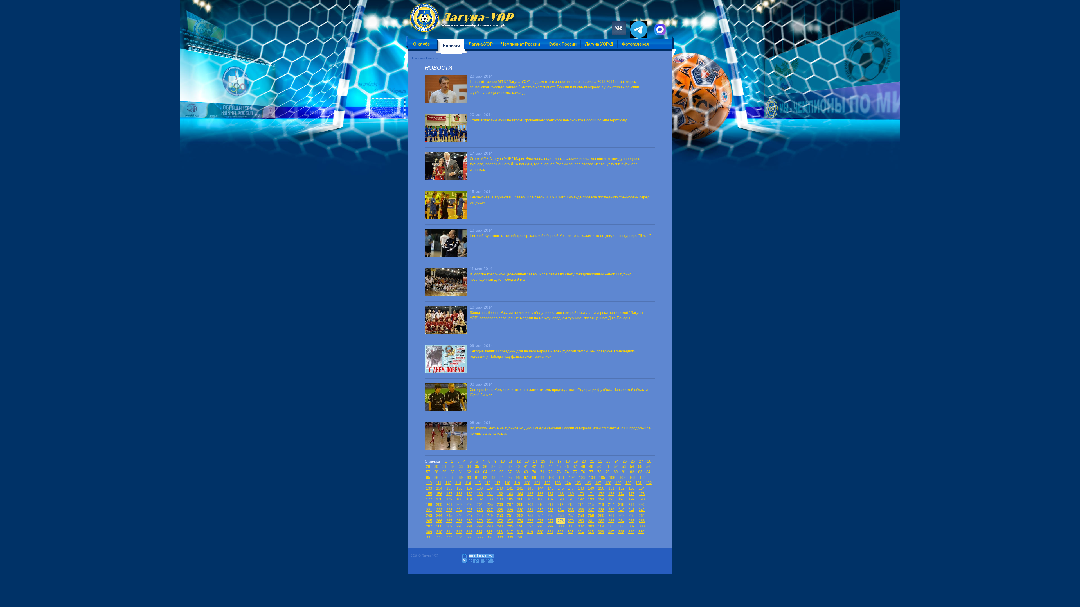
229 (510, 510)
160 (480, 494)
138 (480, 488)
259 (591, 515)
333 (449, 537)
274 (520, 521)
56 (648, 467)
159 (469, 494)
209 (530, 504)
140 (500, 488)
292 (480, 526)
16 (551, 461)
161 (490, 494)
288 (439, 526)
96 (518, 477)
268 (459, 521)
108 (632, 477)
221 (429, 510)
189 (551, 499)
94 (501, 477)
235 (571, 510)
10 (503, 461)
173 (611, 494)
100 (551, 477)
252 (520, 515)
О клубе (421, 44)
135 (449, 488)
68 (518, 472)
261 (611, 515)
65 (493, 472)
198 (642, 499)
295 (510, 526)
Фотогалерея (635, 44)
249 (490, 515)
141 (510, 488)
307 (631, 526)
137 (469, 488)
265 (429, 521)
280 (581, 521)
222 (439, 510)
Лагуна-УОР (481, 44)
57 (428, 472)
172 (601, 494)
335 (469, 537)
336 (480, 537)
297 (530, 526)
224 (459, 510)
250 (500, 515)
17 (559, 461)
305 (611, 526)
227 (490, 510)
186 (520, 499)
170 (581, 494)
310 (439, 532)
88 (452, 477)
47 (575, 467)
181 (469, 499)
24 (616, 461)
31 (444, 467)
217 (611, 504)
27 (641, 461)
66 (501, 472)
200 (439, 504)
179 (449, 499)
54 (632, 467)
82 (632, 472)
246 (459, 515)
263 (631, 515)
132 (649, 483)
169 (571, 494)
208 (520, 504)
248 (480, 515)
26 (633, 461)
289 (449, 526)
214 (581, 504)
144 (540, 488)
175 (631, 494)
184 (500, 499)
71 (542, 472)
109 (642, 477)
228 (500, 510)
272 (500, 521)
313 (469, 532)
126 (588, 483)
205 (490, 504)
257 (571, 515)
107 (622, 477)
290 (459, 526)
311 (449, 532)
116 (487, 483)
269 (469, 521)
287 (429, 526)
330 (641, 532)
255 (551, 515)
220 (641, 504)
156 (439, 494)
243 (429, 515)
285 (631, 521)
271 (490, 521)
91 (477, 477)
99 (542, 477)
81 (624, 472)
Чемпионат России (520, 44)
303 (591, 526)
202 (459, 504)
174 (621, 494)
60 (452, 472)
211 (550, 504)
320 (540, 532)
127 (598, 483)
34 (469, 467)
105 (602, 477)
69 (526, 472)
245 (449, 515)
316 (500, 532)
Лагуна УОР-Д (599, 44)
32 (452, 467)
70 (534, 472)
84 (648, 472)
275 (530, 521)
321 (550, 532)
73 (559, 472)
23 (608, 461)
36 (485, 467)
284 (621, 521)
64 (485, 472)
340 (520, 537)
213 (570, 504)
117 (497, 483)
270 (480, 521)
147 (571, 488)
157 (449, 494)
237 (591, 510)
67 (510, 472)
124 (568, 483)
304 (601, 526)
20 (584, 461)
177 (429, 499)
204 (480, 504)
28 (649, 461)
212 (560, 504)
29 (428, 467)
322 (560, 532)
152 (621, 488)
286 (642, 521)
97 (526, 477)
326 (601, 532)
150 (601, 488)
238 (601, 510)
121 (537, 483)
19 (576, 461)
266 (439, 521)
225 (469, 510)
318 (520, 532)
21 (592, 461)
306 (621, 526)
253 (530, 515)
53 (624, 467)
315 (489, 532)
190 (561, 499)
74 (567, 472)
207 (510, 504)
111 (438, 483)
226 (480, 510)
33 (461, 467)
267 (449, 521)
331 (429, 537)
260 (601, 515)
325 (591, 532)
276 (540, 521)
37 (493, 467)
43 (542, 467)
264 (642, 515)
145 (551, 488)
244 (439, 515)
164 (520, 494)
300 (561, 526)
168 (561, 494)
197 (631, 499)
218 (621, 504)
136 (459, 488)
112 (448, 483)
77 (591, 472)
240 (621, 510)
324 (581, 532)
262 (621, 515)
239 (611, 510)
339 (510, 537)
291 (469, 526)
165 (530, 494)
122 (547, 483)
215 (591, 504)
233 (551, 510)
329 (631, 532)
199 (429, 504)
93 (493, 477)
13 (527, 461)
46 (567, 467)
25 (625, 461)
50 (599, 467)
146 (561, 488)
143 (530, 488)
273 (510, 521)
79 (607, 472)
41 (526, 467)
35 (477, 467)
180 (459, 499)
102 (572, 477)
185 (510, 499)
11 (510, 461)
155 (429, 494)
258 (581, 515)
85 (428, 477)
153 (631, 488)
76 (583, 472)
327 (611, 532)
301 (571, 526)
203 (469, 504)
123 (558, 483)
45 (559, 467)
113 (458, 483)
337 (490, 537)
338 (500, 537)
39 (510, 467)
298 (540, 526)
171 (591, 494)
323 (570, 532)
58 (436, 472)
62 (469, 472)
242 (642, 510)
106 (612, 477)
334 (459, 537)
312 (459, 532)
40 (518, 467)
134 (439, 488)
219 (631, 504)
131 (639, 483)
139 (490, 488)
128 (608, 483)
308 (642, 526)
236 (581, 510)
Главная (418, 58)
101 (561, 477)
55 (640, 467)
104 (592, 477)
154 (642, 488)
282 (601, 521)
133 (429, 488)
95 (510, 477)
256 (561, 515)
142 (520, 488)
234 (561, 510)
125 (578, 483)
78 (599, 472)
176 (642, 494)
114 (468, 483)
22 (600, 461)
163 (510, 494)
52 (616, 467)
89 (461, 477)
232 (540, 510)
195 (611, 499)
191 (571, 499)
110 (429, 483)
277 (551, 521)
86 (436, 477)
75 (575, 472)
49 (591, 467)
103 (582, 477)
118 (507, 483)
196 (621, 499)
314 (479, 532)
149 (591, 488)
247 (469, 515)
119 (517, 483)
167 (551, 494)
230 (520, 510)
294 (500, 526)
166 (540, 494)
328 (621, 532)
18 (568, 461)
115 (478, 483)
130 (628, 483)
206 (500, 504)
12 (519, 461)
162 (500, 494)
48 (583, 467)
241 (631, 510)
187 (530, 499)
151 (611, 488)
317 (510, 532)
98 (534, 477)
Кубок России (562, 44)
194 (601, 499)
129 (618, 483)
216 (601, 504)
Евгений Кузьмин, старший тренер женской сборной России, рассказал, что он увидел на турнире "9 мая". (561, 236)
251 (510, 515)
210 (540, 504)
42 (534, 467)
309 (429, 532)
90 (469, 477)
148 (581, 488)
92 (485, 477)
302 (581, 526)
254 (540, 515)
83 (640, 472)
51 (607, 467)
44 (550, 467)
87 (444, 477)
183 (490, 499)
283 (611, 521)
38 (501, 467)
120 (527, 483)
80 (616, 472)
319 (530, 532)
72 (550, 472)
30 (436, 467)
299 (551, 526)
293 (490, 526)
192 (581, 499)
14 (535, 461)
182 (480, 499)
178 (439, 499)
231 (530, 510)
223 (449, 510)
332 (439, 537)
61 (461, 472)
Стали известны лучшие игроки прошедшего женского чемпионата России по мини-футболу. (549, 120)
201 (449, 504)
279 (571, 521)
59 (444, 472)
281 (591, 521)
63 (477, 472)
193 (591, 499)
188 (540, 499)
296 (520, 526)
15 (543, 461)
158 (459, 494)
